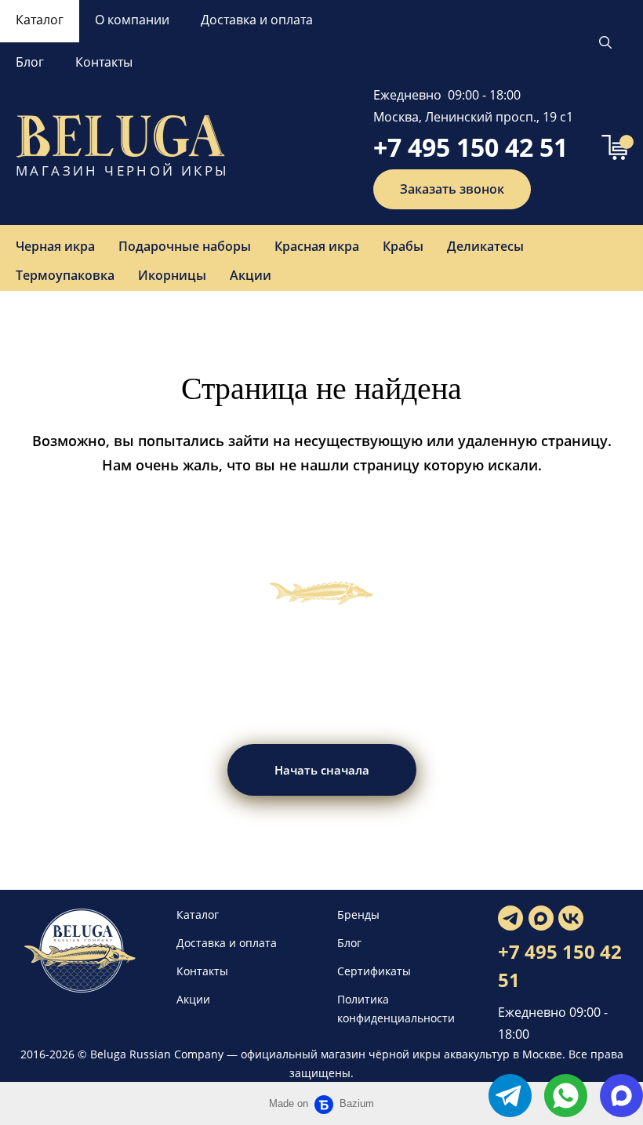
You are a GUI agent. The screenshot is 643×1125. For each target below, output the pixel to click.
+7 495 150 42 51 (470, 147)
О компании (132, 19)
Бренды (358, 914)
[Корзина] (614, 147)
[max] (621, 1095)
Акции (250, 275)
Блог (30, 62)
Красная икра (316, 246)
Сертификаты (374, 971)
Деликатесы (485, 246)
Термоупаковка (65, 275)
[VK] (570, 918)
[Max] (541, 918)
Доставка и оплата (257, 19)
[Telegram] (510, 918)
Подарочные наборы (184, 246)
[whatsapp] (565, 1095)
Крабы (403, 246)
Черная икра (55, 246)
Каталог (40, 19)
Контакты (104, 62)
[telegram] (510, 1095)
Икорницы (172, 275)
